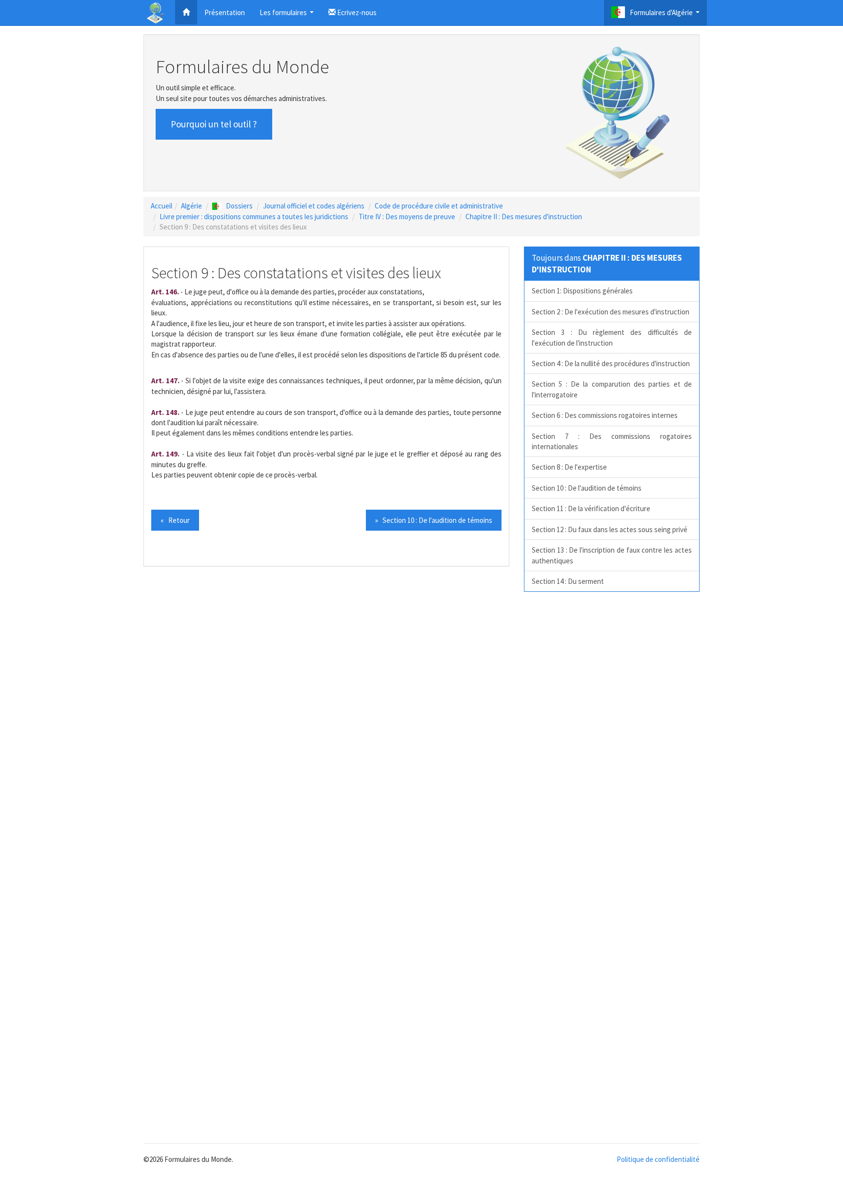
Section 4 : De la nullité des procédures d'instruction (611, 363)
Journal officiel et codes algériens (313, 205)
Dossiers (239, 205)
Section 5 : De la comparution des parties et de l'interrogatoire (612, 389)
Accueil (161, 205)
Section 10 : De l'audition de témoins (587, 488)
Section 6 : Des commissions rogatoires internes (605, 415)
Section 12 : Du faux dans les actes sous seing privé (609, 529)
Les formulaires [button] (288, 15)
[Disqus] (421, 735)
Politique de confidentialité (658, 1159)
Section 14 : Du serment (568, 581)
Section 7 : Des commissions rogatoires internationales (612, 441)
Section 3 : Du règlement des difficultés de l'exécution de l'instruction (612, 337)
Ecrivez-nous (356, 12)
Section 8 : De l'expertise (569, 467)
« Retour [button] (175, 520)
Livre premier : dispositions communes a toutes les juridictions (254, 216)
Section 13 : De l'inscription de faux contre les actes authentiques (612, 555)
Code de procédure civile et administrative (439, 205)
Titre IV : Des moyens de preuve (407, 216)
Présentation (224, 12)
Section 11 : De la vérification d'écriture (591, 508)
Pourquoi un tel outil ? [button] (214, 124)
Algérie (191, 205)
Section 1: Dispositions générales (582, 290)
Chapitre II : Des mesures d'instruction (523, 216)
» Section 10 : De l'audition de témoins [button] (433, 520)
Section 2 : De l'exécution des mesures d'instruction (610, 311)
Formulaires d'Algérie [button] (666, 15)
